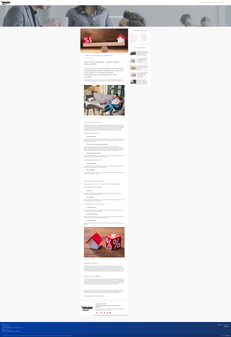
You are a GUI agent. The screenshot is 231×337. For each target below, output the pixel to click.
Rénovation (144, 38)
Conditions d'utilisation (56, 335)
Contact (222, 2)
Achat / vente (134, 38)
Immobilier (143, 36)
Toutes (133, 34)
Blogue (208, 2)
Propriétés (201, 2)
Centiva (228, 335)
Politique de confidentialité (45, 335)
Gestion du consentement (66, 335)
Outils (215, 2)
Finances (87, 55)
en (228, 2)
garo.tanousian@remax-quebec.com (13, 331)
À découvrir (134, 36)
